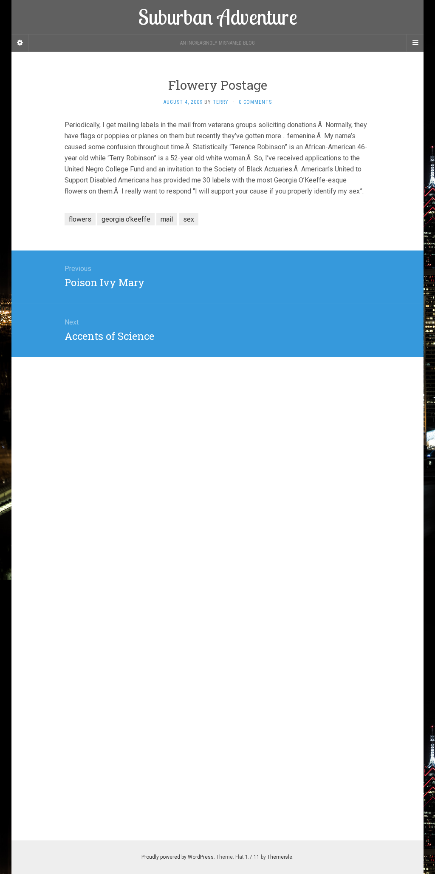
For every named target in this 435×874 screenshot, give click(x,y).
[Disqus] (217, 463)
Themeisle (279, 857)
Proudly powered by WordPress (177, 857)
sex (188, 219)
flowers (80, 219)
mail (167, 219)
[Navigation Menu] (415, 42)
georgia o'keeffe (126, 219)
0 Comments (255, 102)
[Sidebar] (19, 42)
